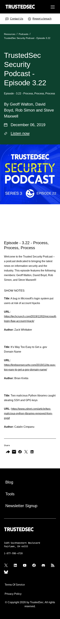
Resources (9, 34)
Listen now (20, 133)
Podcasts (23, 34)
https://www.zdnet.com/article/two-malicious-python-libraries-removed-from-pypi (28, 413)
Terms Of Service (15, 584)
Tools (9, 494)
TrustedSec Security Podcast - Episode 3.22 (27, 38)
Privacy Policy (13, 593)
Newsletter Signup (21, 505)
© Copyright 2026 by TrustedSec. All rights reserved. (30, 604)
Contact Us (16, 18)
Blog (9, 482)
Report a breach (42, 18)
